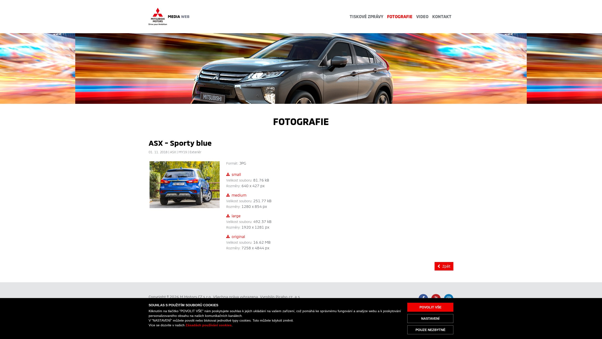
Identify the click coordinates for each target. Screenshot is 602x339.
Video (422, 16)
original (238, 236)
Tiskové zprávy (366, 16)
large (236, 216)
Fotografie (399, 16)
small (236, 174)
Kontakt (442, 16)
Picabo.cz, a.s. (288, 297)
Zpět (446, 266)
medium (239, 195)
